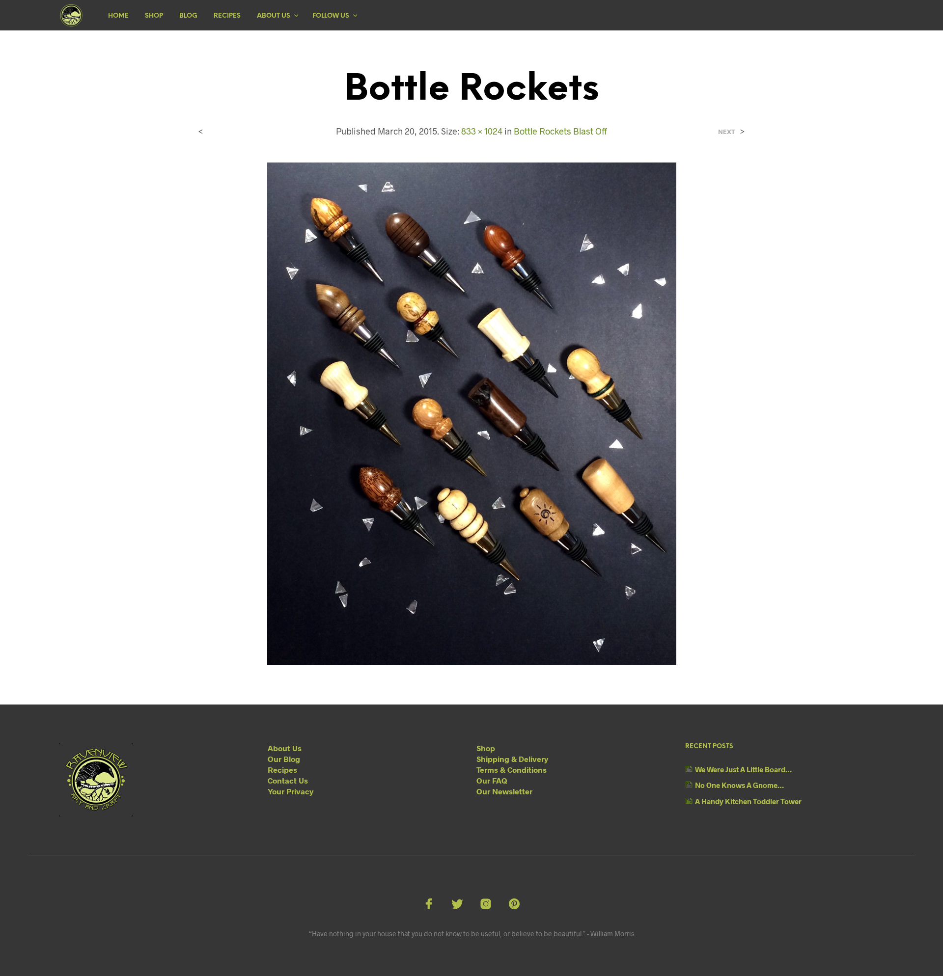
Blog (188, 16)
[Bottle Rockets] (471, 412)
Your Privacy (290, 791)
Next (726, 132)
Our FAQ (491, 780)
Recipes (227, 16)
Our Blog (284, 758)
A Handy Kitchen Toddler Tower (748, 801)
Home (118, 16)
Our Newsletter (504, 791)
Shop (154, 16)
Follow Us (330, 16)
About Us (273, 16)
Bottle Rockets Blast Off (560, 131)
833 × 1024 (481, 131)
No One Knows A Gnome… (739, 785)
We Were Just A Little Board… (743, 769)
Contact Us (288, 780)
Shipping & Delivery (512, 758)
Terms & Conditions (511, 769)
